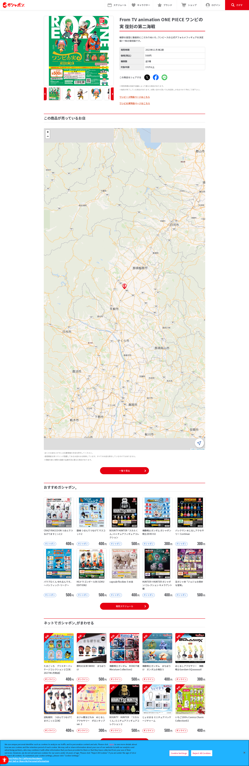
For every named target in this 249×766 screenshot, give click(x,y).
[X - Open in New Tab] (147, 77)
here (111, 744)
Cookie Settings (179, 753)
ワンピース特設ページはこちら (134, 96)
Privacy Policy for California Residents (23, 758)
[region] (124, 753)
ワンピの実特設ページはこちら (134, 103)
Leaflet (193, 449)
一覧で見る (124, 470)
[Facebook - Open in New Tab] (156, 77)
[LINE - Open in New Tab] (164, 77)
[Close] (244, 753)
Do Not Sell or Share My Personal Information (27, 761)
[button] (45, 93)
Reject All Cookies (202, 753)
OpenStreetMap (200, 449)
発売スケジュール (124, 606)
